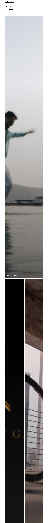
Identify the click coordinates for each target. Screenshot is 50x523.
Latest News (9, 273)
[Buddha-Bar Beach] (24, 147)
